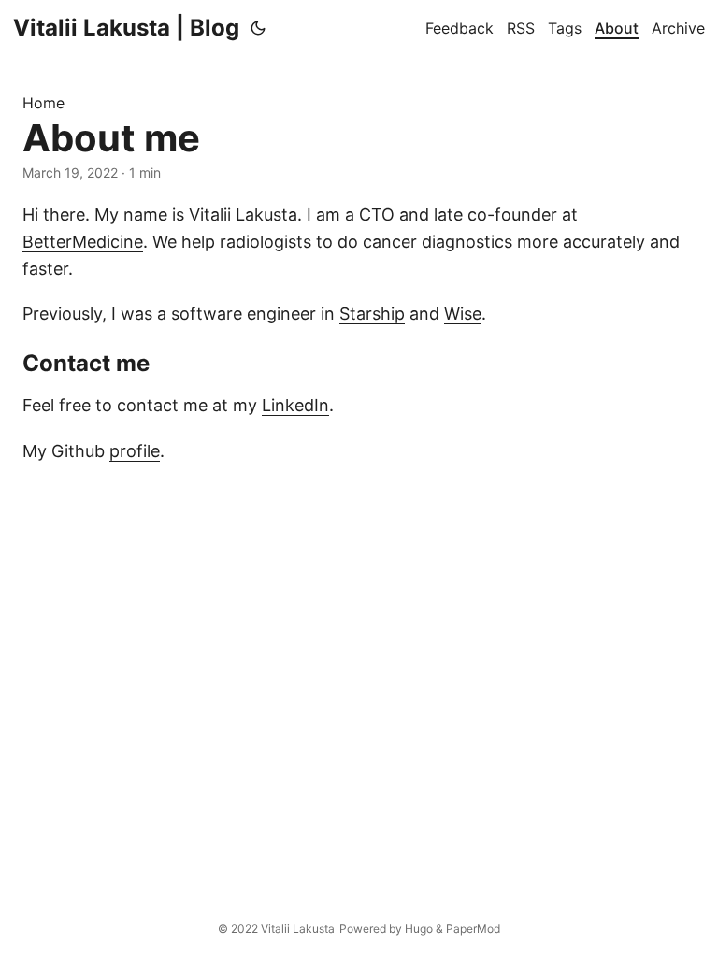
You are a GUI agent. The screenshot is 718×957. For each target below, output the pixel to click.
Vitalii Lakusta (298, 928)
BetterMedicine (82, 241)
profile (134, 451)
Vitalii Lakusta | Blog (126, 27)
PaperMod (473, 928)
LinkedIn (295, 405)
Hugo (419, 928)
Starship (372, 313)
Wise (462, 313)
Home (43, 102)
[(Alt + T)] (258, 28)
